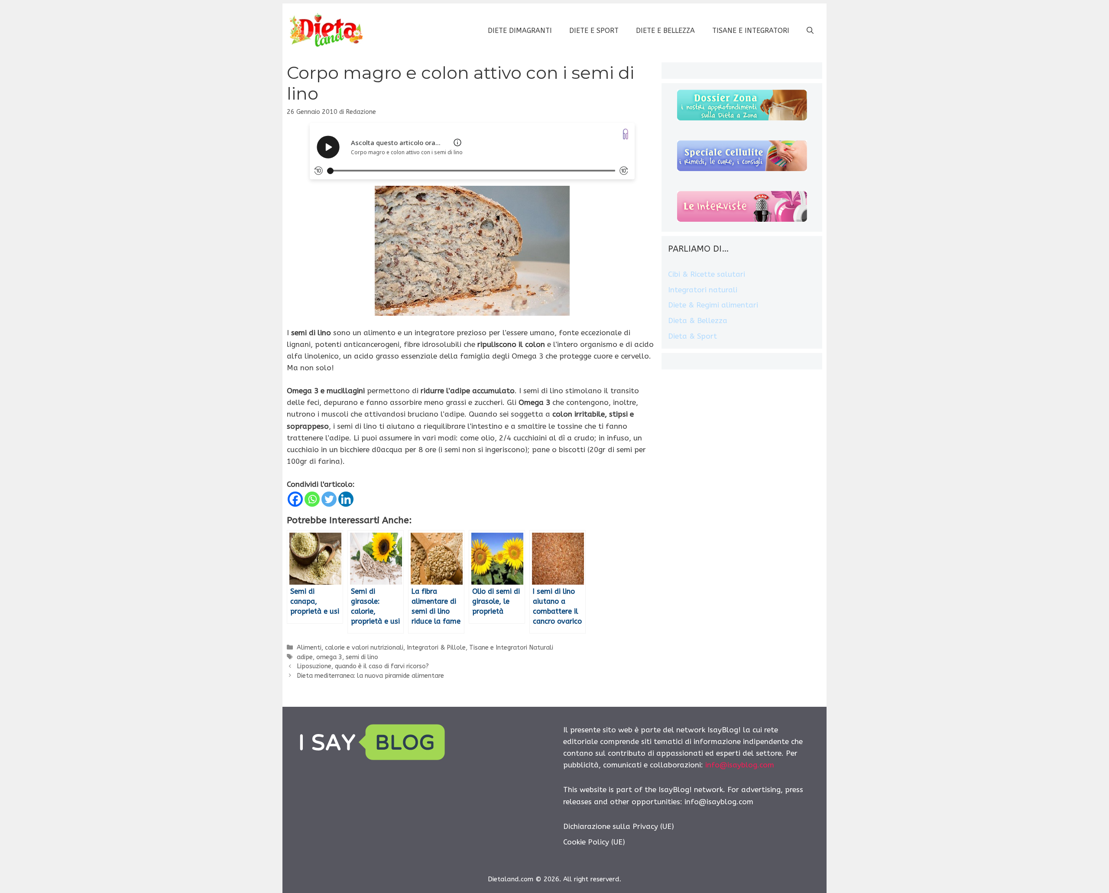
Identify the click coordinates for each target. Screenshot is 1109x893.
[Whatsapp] (312, 499)
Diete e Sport (594, 30)
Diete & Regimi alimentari (713, 305)
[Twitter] (329, 499)
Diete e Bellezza (665, 30)
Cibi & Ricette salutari (706, 274)
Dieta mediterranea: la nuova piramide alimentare (370, 675)
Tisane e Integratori (750, 30)
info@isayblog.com (739, 764)
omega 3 (329, 657)
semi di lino (362, 657)
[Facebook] (295, 499)
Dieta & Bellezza (697, 320)
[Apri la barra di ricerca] (810, 31)
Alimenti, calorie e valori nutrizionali (350, 647)
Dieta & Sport (692, 336)
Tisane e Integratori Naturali (511, 647)
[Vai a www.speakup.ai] (625, 134)
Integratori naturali (702, 289)
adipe (305, 657)
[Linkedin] (345, 499)
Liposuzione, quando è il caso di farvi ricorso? (363, 666)
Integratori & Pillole (436, 647)
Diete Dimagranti (520, 30)
